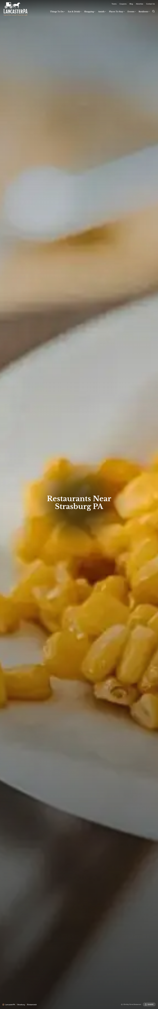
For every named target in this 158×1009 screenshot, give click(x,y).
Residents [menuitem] (143, 11)
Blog (131, 4)
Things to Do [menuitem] (57, 11)
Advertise (139, 4)
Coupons (123, 4)
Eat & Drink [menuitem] (74, 11)
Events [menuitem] (131, 11)
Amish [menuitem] (101, 11)
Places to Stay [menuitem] (116, 11)
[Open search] (153, 11)
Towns (114, 4)
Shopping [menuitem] (89, 11)
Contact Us (150, 4)
